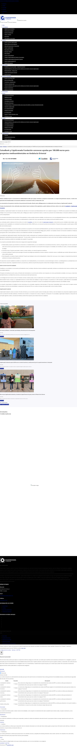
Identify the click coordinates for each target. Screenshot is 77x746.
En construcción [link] (8, 112)
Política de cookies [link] (6, 641)
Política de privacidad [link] (6, 639)
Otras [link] (1, 737)
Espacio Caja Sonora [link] (9, 87)
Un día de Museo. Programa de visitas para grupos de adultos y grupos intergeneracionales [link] (24, 104)
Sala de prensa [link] (5, 133)
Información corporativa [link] (10, 38)
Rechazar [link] (14, 650)
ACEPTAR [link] (18, 650)
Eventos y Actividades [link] (6, 76)
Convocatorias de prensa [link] (10, 137)
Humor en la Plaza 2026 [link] (9, 78)
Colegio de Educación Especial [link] (11, 72)
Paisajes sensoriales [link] (9, 110)
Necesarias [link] (2, 671)
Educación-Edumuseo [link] (9, 103)
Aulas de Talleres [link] (8, 51)
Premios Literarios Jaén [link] (9, 84)
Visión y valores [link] (8, 34)
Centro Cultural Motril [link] (9, 55)
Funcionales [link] (2, 707)
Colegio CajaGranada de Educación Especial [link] (14, 59)
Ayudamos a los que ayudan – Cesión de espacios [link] (15, 66)
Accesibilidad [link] (5, 606)
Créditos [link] (4, 607)
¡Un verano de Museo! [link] (9, 95)
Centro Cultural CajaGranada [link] (11, 42)
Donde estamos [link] (11, 1)
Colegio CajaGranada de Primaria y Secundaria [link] (14, 57)
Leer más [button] (2, 336)
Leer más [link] (23, 648)
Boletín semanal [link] (8, 139)
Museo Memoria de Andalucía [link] (11, 44)
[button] (4, 3)
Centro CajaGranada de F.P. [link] (10, 61)
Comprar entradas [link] (4, 1)
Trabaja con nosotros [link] (6, 611)
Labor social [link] (4, 65)
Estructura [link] (7, 36)
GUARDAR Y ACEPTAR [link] (4, 743)
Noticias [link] (6, 135)
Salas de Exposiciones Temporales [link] (12, 46)
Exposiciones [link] (5, 91)
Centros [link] (4, 40)
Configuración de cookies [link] (5, 650)
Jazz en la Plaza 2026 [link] (9, 80)
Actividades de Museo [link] (9, 101)
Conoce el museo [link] (8, 99)
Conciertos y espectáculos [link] (10, 82)
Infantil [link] (3, 118)
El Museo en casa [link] (8, 116)
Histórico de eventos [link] (9, 89)
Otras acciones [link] (8, 74)
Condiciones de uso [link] (6, 637)
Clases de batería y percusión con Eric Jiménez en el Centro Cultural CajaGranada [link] (22, 68)
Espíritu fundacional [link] (9, 32)
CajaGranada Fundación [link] (48, 222)
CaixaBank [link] (30, 222)
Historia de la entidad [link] (9, 30)
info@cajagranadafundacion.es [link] (6, 595)
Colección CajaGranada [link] (9, 106)
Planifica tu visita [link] (8, 97)
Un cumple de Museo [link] (9, 108)
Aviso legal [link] (4, 635)
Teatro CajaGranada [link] (9, 47)
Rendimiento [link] (2, 714)
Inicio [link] (3, 25)
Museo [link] (3, 93)
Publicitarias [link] (2, 729)
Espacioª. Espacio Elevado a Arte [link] (11, 114)
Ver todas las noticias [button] (4, 404)
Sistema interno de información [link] (9, 643)
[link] (8, 20)
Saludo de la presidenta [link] (9, 29)
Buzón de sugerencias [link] (7, 609)
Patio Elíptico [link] (7, 53)
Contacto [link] (17, 1)
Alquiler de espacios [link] (9, 63)
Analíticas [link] (2, 722)
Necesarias (3, 673)
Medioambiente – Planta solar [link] (11, 70)
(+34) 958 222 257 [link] (3, 600)
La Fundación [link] (5, 27)
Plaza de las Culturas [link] (9, 49)
